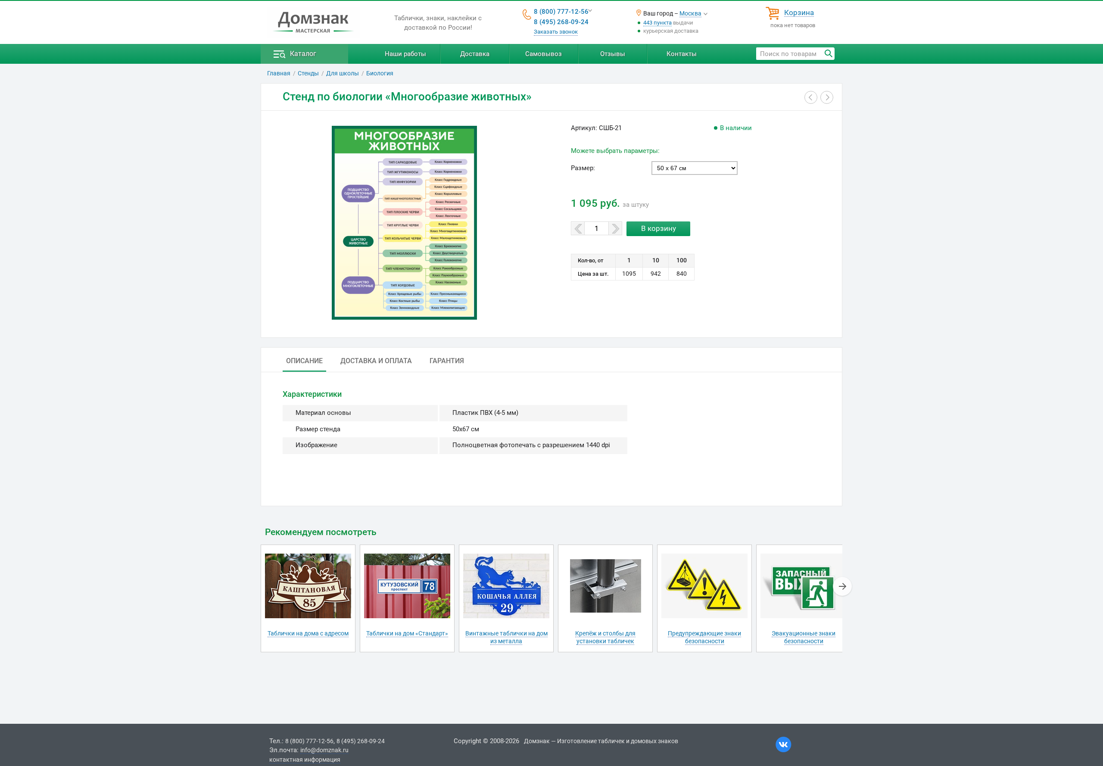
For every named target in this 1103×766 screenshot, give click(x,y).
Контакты (682, 54)
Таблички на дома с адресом (308, 633)
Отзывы (612, 54)
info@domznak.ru (324, 750)
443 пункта (657, 22)
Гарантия (447, 361)
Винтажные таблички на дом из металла (506, 637)
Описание (304, 361)
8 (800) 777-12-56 (561, 12)
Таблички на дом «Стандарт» (407, 633)
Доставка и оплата (376, 361)
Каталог (303, 54)
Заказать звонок (556, 31)
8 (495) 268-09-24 (561, 22)
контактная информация (304, 759)
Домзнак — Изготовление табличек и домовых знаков (601, 741)
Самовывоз (543, 54)
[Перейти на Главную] (313, 22)
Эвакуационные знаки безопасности (803, 637)
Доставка (474, 54)
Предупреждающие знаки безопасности (704, 637)
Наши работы (405, 54)
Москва (690, 13)
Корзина (799, 13)
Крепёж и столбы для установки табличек (605, 637)
